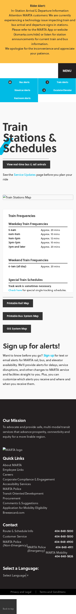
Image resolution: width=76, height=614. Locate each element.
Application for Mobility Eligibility (25, 508)
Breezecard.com (14, 512)
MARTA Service (24, 561)
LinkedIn (51, 561)
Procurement (11, 498)
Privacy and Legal (21, 592)
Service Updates (25, 174)
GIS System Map (17, 329)
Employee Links (13, 469)
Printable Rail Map (18, 303)
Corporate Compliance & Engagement (29, 479)
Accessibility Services (17, 484)
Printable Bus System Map (23, 316)
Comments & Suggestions (20, 503)
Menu (67, 71)
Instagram (41, 561)
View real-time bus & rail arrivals (26, 164)
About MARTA (12, 465)
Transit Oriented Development (23, 493)
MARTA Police (12, 489)
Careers (8, 474)
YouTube (61, 561)
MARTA (20, 71)
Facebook (32, 561)
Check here (15, 290)
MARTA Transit (13, 561)
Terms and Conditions (52, 592)
